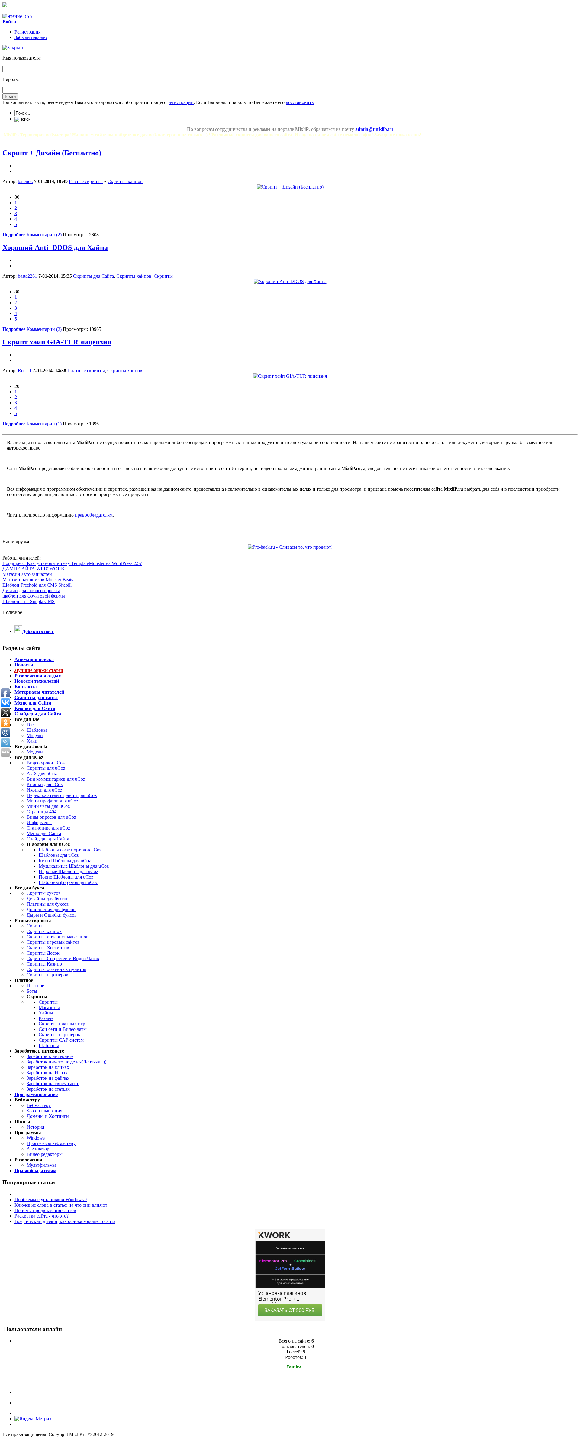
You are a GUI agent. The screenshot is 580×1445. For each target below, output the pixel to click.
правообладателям (94, 515)
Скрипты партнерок (47, 974)
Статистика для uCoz (48, 828)
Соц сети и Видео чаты (63, 1029)
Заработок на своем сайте (53, 1083)
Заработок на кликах (48, 1067)
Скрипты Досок (43, 953)
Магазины (49, 1007)
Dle (30, 724)
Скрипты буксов (44, 893)
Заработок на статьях (48, 1089)
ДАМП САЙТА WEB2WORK (33, 568)
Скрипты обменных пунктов (56, 969)
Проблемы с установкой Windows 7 (50, 1199)
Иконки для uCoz (44, 789)
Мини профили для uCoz (52, 800)
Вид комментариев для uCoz (56, 779)
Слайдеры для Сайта (48, 838)
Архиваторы (40, 1148)
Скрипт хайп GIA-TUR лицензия (56, 342)
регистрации (180, 102)
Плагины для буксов (48, 904)
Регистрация (27, 31)
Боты (32, 991)
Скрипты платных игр (62, 1023)
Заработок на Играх (47, 1072)
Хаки (32, 740)
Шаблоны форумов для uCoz (68, 882)
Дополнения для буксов (51, 909)
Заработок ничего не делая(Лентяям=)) (66, 1061)
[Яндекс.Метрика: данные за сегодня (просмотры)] (34, 1418)
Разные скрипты (86, 181)
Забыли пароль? (30, 37)
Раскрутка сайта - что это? (41, 1215)
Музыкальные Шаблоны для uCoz (74, 866)
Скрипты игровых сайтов (53, 942)
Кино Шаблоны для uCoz (65, 860)
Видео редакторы (45, 1154)
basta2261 (27, 276)
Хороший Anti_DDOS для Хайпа (55, 247)
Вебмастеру (39, 1105)
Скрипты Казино (44, 963)
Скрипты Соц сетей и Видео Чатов (63, 958)
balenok (25, 181)
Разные (46, 1018)
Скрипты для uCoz (46, 768)
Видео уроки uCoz (46, 762)
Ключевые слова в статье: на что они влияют (60, 1205)
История (35, 1127)
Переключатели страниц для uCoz (62, 795)
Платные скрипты (86, 370)
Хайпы (46, 1012)
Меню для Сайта (44, 833)
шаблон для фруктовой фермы (33, 595)
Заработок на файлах (48, 1078)
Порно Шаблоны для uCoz (66, 876)
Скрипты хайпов (125, 181)
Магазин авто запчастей (27, 574)
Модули (35, 735)
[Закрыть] (13, 47)
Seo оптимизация (44, 1110)
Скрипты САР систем (61, 1040)
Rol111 (24, 370)
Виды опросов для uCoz (51, 817)
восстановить (300, 102)
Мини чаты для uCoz (48, 806)
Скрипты (163, 276)
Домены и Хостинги (48, 1116)
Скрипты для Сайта (93, 276)
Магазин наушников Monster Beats (37, 579)
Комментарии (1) (44, 423)
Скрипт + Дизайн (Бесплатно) (51, 153)
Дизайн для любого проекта (31, 590)
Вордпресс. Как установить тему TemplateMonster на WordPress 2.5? (72, 563)
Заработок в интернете (50, 1056)
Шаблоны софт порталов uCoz (70, 849)
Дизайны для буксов (48, 898)
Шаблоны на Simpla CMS (28, 601)
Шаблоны (37, 730)
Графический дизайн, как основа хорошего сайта (64, 1221)
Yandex (293, 1366)
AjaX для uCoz (42, 773)
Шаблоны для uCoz (59, 855)
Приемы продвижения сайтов (45, 1210)
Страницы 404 (41, 811)
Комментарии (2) (44, 234)
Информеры (39, 822)
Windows (36, 1137)
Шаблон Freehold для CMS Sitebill (37, 585)
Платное (35, 985)
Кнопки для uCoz (45, 784)
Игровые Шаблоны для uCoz (68, 871)
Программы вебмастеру (51, 1143)
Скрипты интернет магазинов (58, 936)
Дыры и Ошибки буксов (52, 915)
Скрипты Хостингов (48, 947)
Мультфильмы (41, 1165)
